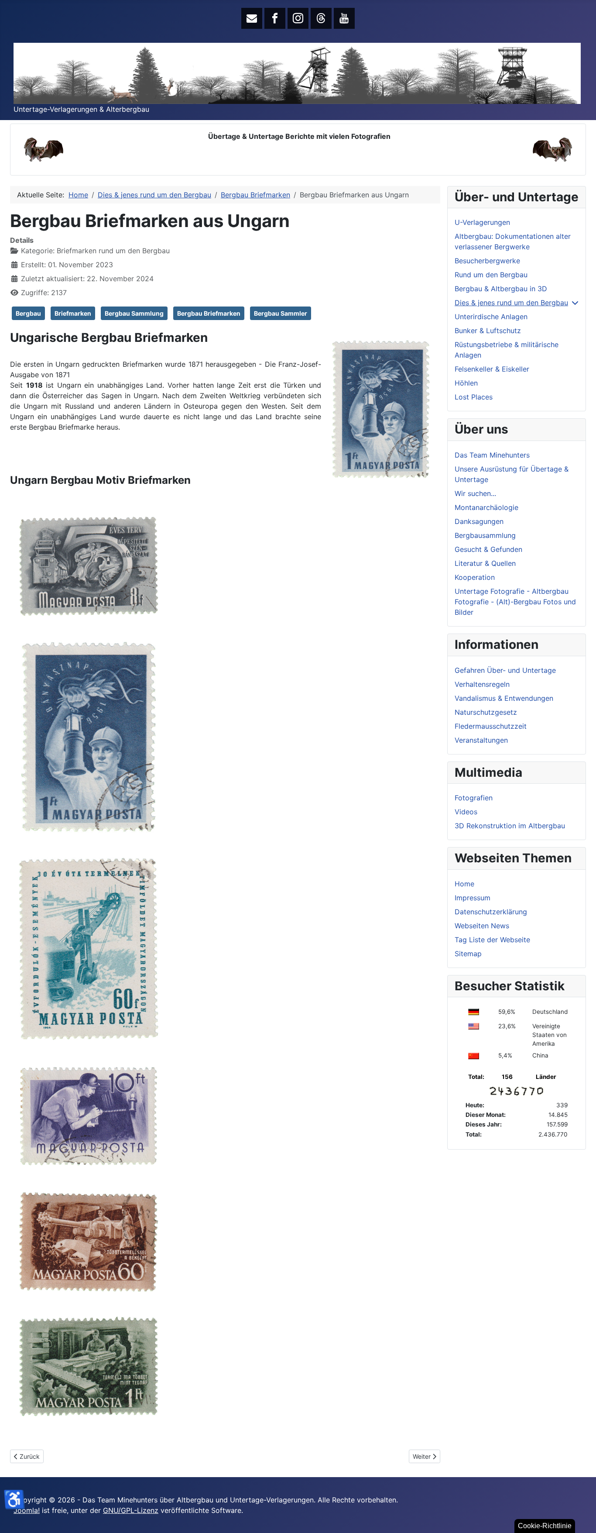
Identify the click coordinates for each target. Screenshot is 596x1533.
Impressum (472, 897)
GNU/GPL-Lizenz (130, 1510)
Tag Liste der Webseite (492, 939)
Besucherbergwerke (487, 260)
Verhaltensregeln (482, 684)
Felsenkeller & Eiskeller (492, 369)
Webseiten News (482, 925)
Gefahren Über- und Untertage (505, 670)
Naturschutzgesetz (486, 712)
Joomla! (27, 1510)
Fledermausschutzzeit (491, 726)
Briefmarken (73, 313)
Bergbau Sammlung (134, 313)
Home (464, 883)
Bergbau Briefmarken (208, 313)
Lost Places (474, 397)
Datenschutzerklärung (491, 911)
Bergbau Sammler (280, 313)
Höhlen (466, 383)
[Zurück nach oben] (580, 1517)
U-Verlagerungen (482, 222)
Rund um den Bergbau (491, 274)
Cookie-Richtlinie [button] (545, 1526)
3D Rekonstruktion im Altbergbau (510, 825)
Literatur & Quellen (485, 563)
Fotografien (474, 797)
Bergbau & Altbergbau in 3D (501, 288)
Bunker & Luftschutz (488, 330)
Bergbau (28, 313)
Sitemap (468, 953)
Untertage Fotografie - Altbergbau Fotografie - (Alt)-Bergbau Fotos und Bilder (515, 602)
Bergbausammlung (485, 535)
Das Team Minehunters (492, 455)
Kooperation (475, 577)
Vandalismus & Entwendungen (504, 698)
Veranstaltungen (481, 740)
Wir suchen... (475, 493)
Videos (466, 811)
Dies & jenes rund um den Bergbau (511, 302)
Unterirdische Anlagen (491, 316)
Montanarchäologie (486, 507)
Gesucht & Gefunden (488, 549)
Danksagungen (479, 521)
